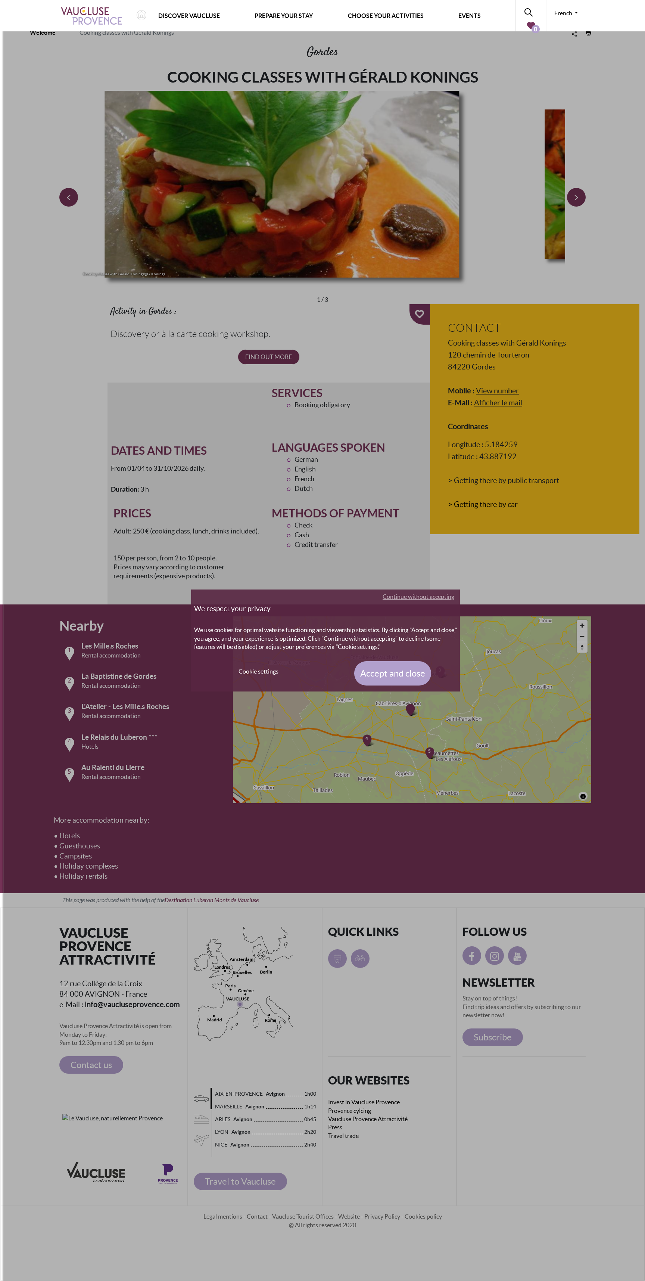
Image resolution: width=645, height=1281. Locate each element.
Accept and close (392, 673)
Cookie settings (258, 671)
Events (469, 15)
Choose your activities (386, 15)
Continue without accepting (418, 596)
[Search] (530, 11)
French (563, 13)
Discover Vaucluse (189, 15)
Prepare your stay (284, 15)
